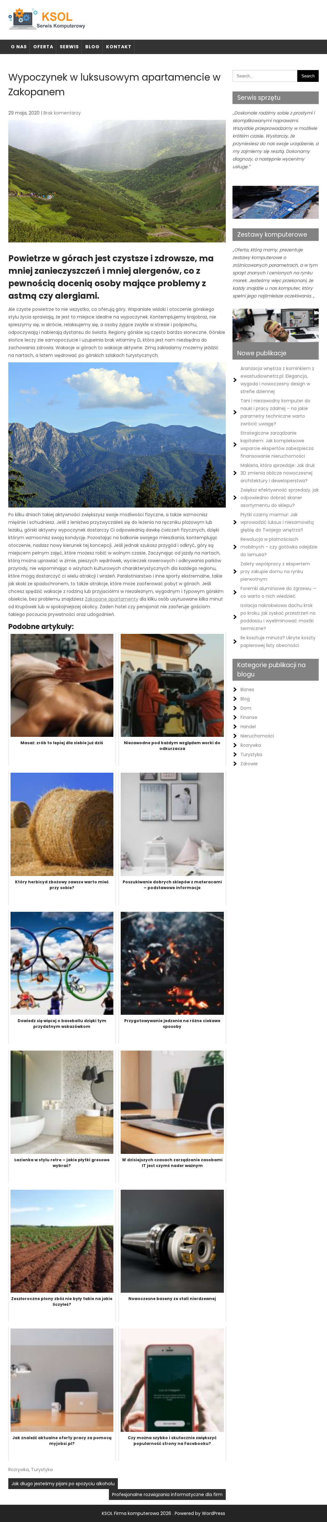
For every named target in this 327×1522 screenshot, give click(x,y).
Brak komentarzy (62, 113)
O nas (19, 46)
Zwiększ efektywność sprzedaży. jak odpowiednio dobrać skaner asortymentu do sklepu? (279, 498)
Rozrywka (18, 1469)
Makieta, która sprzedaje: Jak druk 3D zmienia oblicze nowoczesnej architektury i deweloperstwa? (277, 473)
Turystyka (42, 1469)
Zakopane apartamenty (111, 599)
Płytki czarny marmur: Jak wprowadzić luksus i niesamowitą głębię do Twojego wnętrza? (277, 522)
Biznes (247, 689)
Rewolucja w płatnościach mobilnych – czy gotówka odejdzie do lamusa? (278, 547)
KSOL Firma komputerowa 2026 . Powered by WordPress (163, 1513)
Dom (245, 708)
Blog (92, 46)
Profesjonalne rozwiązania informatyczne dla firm (167, 1494)
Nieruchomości (257, 736)
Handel (248, 726)
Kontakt (119, 46)
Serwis (69, 46)
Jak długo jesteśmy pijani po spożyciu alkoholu (63, 1483)
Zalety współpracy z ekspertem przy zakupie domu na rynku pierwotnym (275, 571)
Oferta (43, 46)
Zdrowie (249, 764)
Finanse (248, 717)
